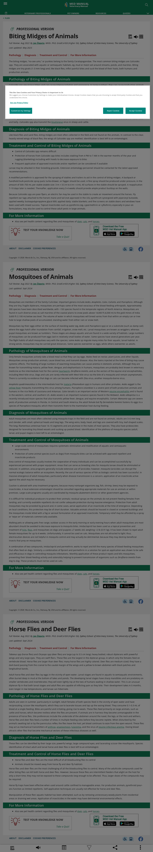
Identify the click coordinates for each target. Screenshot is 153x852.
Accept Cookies (135, 111)
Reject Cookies (113, 111)
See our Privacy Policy (19, 102)
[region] (77, 102)
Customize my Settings (21, 111)
